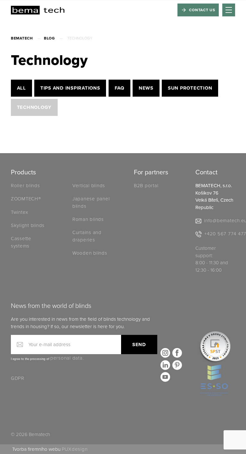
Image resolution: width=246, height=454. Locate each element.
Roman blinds (88, 219)
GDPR (17, 378)
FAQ (119, 88)
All (21, 88)
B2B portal (146, 185)
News (146, 88)
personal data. (67, 358)
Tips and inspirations (70, 88)
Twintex (19, 212)
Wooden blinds (89, 253)
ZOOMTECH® (26, 199)
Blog (49, 38)
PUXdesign (75, 449)
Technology (34, 107)
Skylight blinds (28, 225)
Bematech (22, 38)
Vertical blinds (88, 185)
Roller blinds (25, 185)
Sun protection (190, 88)
